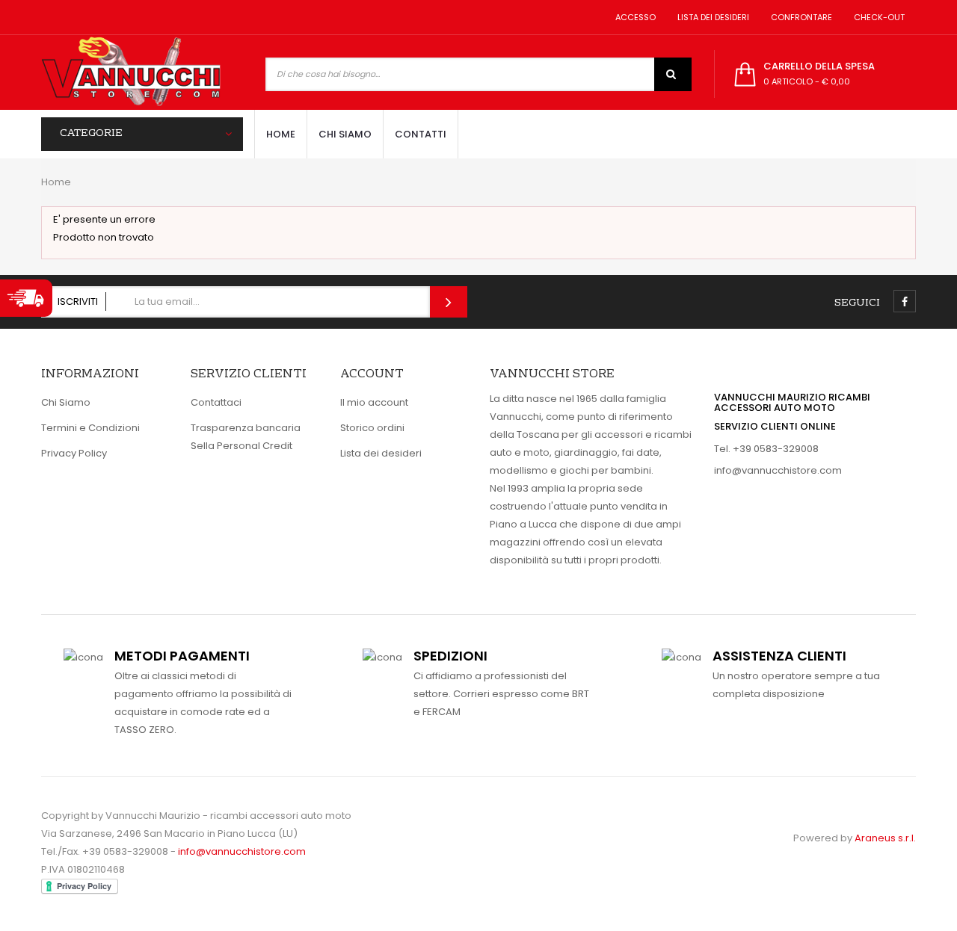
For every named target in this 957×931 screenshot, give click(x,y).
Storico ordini (372, 428)
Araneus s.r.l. (885, 838)
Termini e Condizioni (90, 428)
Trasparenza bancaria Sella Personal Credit (246, 437)
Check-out (877, 17)
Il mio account (374, 402)
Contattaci (216, 402)
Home (56, 182)
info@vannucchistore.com (778, 470)
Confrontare (799, 17)
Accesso (633, 17)
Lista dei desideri (711, 17)
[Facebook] (904, 301)
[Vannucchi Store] (131, 72)
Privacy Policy (74, 453)
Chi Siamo (65, 402)
